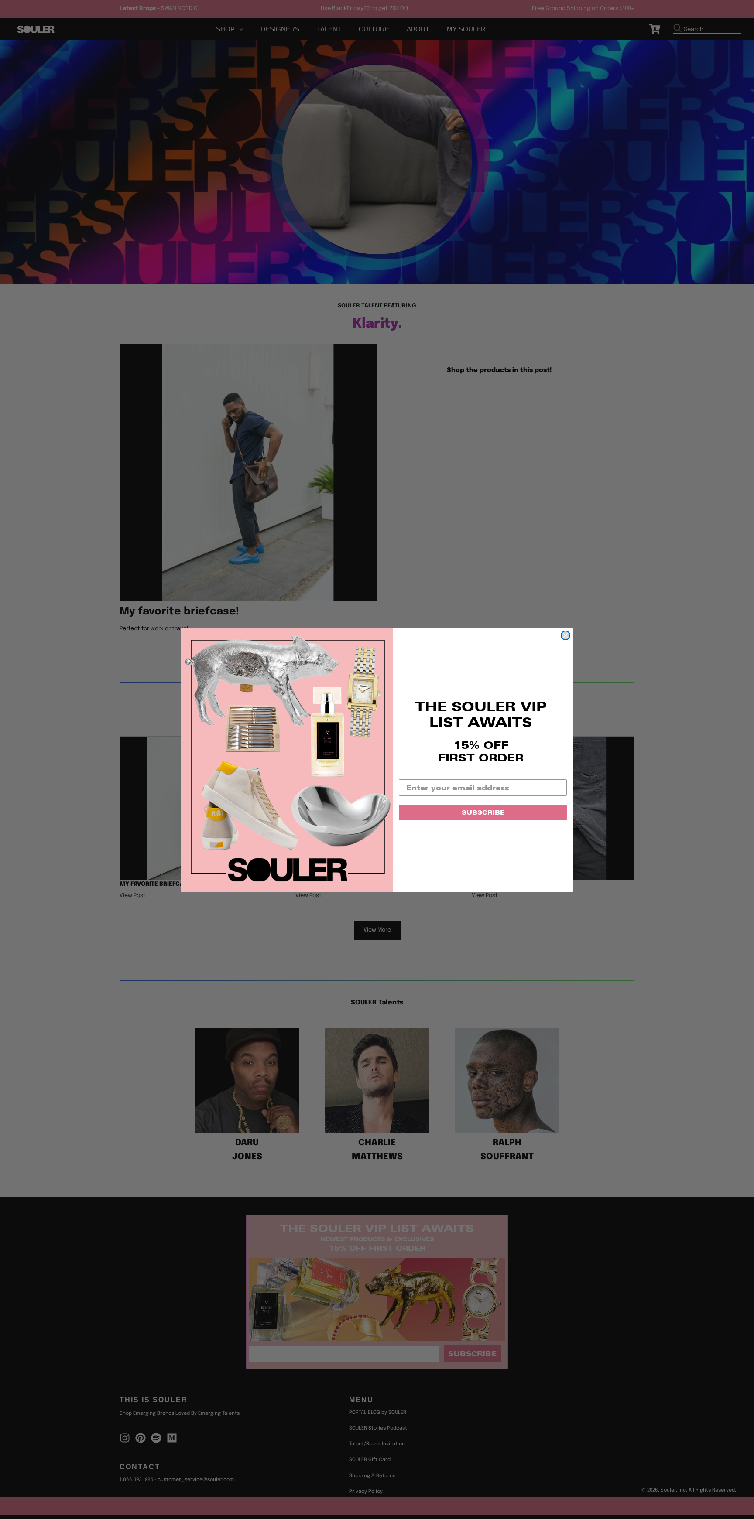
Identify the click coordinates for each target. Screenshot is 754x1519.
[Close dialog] (565, 635)
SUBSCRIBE (483, 812)
